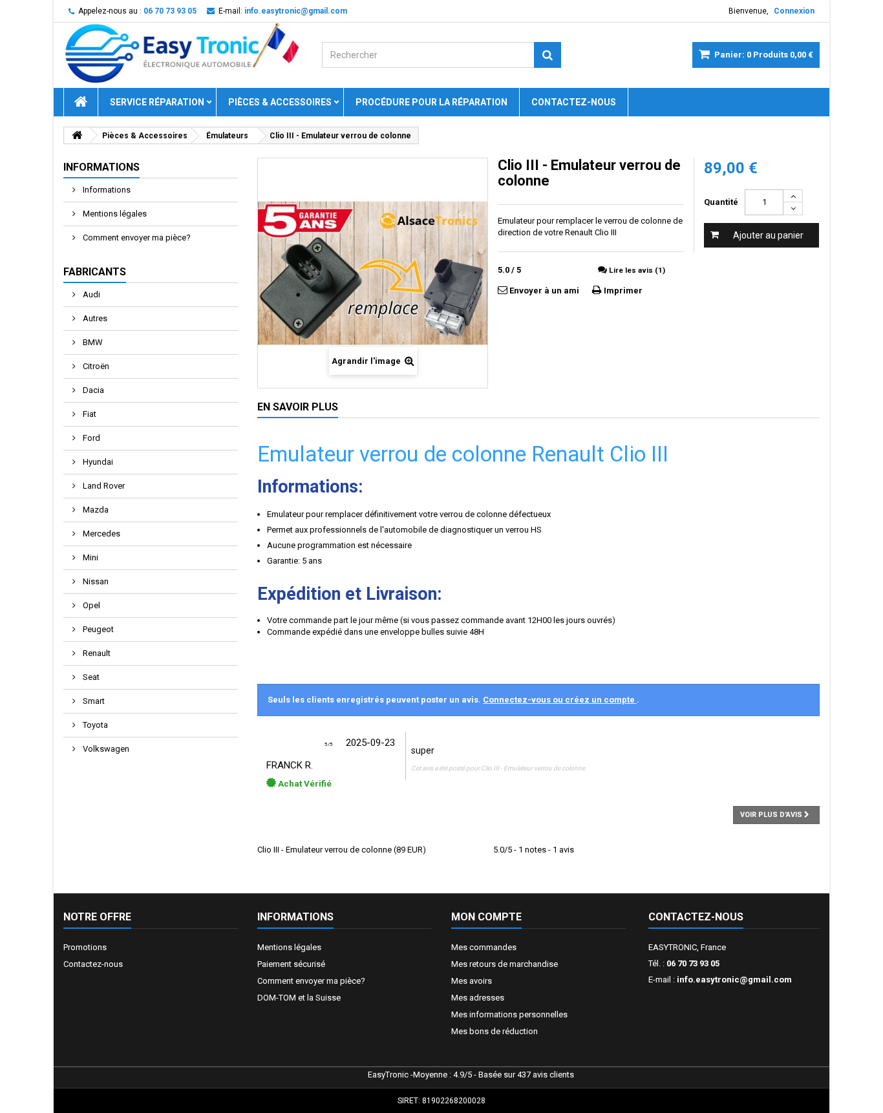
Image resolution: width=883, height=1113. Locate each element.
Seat (90, 677)
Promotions (85, 947)
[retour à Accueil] (77, 135)
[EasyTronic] (183, 54)
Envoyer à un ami (544, 290)
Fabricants (94, 272)
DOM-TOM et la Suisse (299, 997)
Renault (96, 653)
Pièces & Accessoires (280, 102)
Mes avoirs (471, 981)
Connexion (794, 11)
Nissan (95, 581)
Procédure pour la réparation (431, 102)
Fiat (88, 414)
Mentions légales (114, 213)
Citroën (95, 366)
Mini (89, 557)
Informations (101, 167)
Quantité (721, 202)
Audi (90, 294)
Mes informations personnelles (509, 1014)
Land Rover (103, 486)
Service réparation (157, 102)
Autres (94, 318)
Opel (90, 605)
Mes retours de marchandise (504, 964)
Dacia (92, 390)
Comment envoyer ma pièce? (136, 237)
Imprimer (623, 290)
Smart (93, 701)
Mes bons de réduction (494, 1031)
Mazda (95, 509)
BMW (92, 342)
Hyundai (97, 462)
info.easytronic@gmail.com (734, 979)
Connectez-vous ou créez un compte (560, 700)
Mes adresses (477, 997)
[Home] (81, 102)
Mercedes (100, 533)
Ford (90, 438)
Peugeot (97, 629)
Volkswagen (105, 749)
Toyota (94, 725)
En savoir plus (297, 407)
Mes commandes (483, 947)
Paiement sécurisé (291, 964)
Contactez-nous (573, 102)
